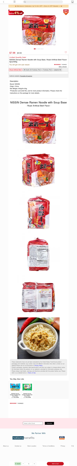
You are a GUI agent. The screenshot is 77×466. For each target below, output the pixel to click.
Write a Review (63, 66)
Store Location (31, 446)
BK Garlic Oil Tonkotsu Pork (32, 70)
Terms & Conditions (48, 446)
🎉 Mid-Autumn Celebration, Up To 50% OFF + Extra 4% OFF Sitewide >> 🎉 (38, 6)
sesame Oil (57, 70)
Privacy (63, 446)
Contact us (18, 446)
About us (6, 446)
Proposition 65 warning (26, 76)
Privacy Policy (39, 365)
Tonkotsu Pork (47, 70)
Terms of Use (31, 373)
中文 (72, 446)
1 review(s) (64, 64)
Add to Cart (55, 464)
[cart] (72, 2)
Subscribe (49, 423)
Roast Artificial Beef (15, 70)
